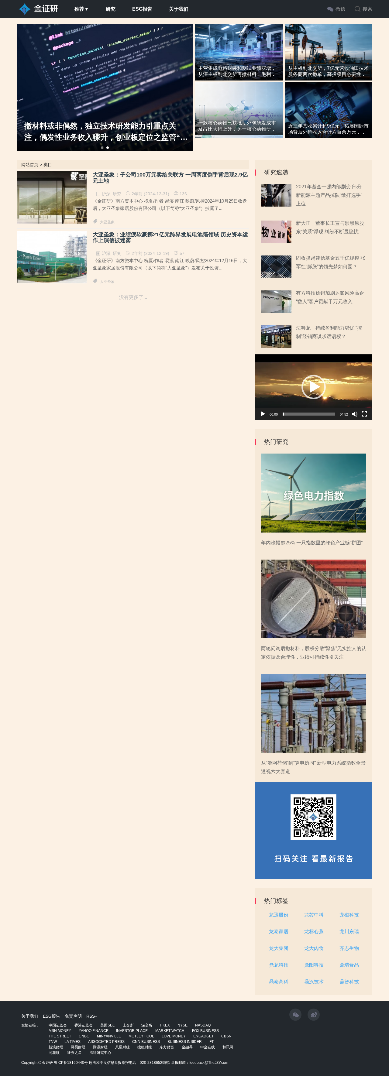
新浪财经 (56, 1047)
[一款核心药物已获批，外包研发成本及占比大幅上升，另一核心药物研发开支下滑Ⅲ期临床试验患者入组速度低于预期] (239, 113)
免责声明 (73, 1016)
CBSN (226, 1036)
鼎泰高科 (278, 981)
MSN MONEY (60, 1031)
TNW (53, 1042)
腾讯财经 (100, 1047)
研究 (110, 9)
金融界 (187, 1047)
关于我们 (178, 9)
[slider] (309, 414)
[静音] (355, 414)
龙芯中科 (314, 914)
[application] (313, 387)
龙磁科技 (349, 914)
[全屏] (364, 414)
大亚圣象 (107, 222)
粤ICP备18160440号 (71, 1063)
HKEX (165, 1025)
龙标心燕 (314, 931)
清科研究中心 (100, 1052)
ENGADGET (203, 1036)
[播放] (263, 414)
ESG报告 (142, 9)
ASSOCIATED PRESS (106, 1042)
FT (211, 1042)
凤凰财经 (122, 1047)
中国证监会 (58, 1025)
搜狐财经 (144, 1047)
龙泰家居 (278, 931)
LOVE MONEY (174, 1036)
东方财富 (167, 1047)
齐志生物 (349, 948)
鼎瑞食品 (349, 965)
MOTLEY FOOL (141, 1036)
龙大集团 (278, 948)
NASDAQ (203, 1025)
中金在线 (207, 1047)
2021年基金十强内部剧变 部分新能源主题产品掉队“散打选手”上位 (329, 195)
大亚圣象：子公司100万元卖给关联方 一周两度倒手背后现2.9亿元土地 (170, 178)
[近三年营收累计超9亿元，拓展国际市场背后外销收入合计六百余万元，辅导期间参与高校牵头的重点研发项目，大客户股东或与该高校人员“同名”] (329, 113)
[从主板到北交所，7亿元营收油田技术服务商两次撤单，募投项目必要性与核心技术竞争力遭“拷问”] (329, 56)
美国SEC (107, 1025)
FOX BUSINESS (205, 1031)
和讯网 (227, 1047)
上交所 (128, 1025)
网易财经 (78, 1047)
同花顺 (54, 1052)
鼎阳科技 (314, 965)
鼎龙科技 (278, 965)
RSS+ (91, 1016)
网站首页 (29, 164)
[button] (313, 387)
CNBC (84, 1036)
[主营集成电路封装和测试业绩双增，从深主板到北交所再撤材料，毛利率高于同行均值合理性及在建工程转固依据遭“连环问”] (239, 56)
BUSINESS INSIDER (184, 1042)
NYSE (182, 1025)
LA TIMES (72, 1042)
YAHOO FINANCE (93, 1031)
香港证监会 (83, 1025)
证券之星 (74, 1052)
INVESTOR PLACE (132, 1031)
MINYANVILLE (109, 1036)
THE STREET (60, 1036)
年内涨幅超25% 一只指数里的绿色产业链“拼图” (312, 542)
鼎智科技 (349, 981)
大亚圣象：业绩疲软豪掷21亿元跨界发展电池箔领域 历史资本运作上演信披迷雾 (170, 238)
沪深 (106, 193)
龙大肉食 (314, 948)
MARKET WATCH (169, 1031)
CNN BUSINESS (146, 1042)
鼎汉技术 (314, 981)
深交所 (146, 1025)
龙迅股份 (278, 914)
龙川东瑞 (349, 931)
